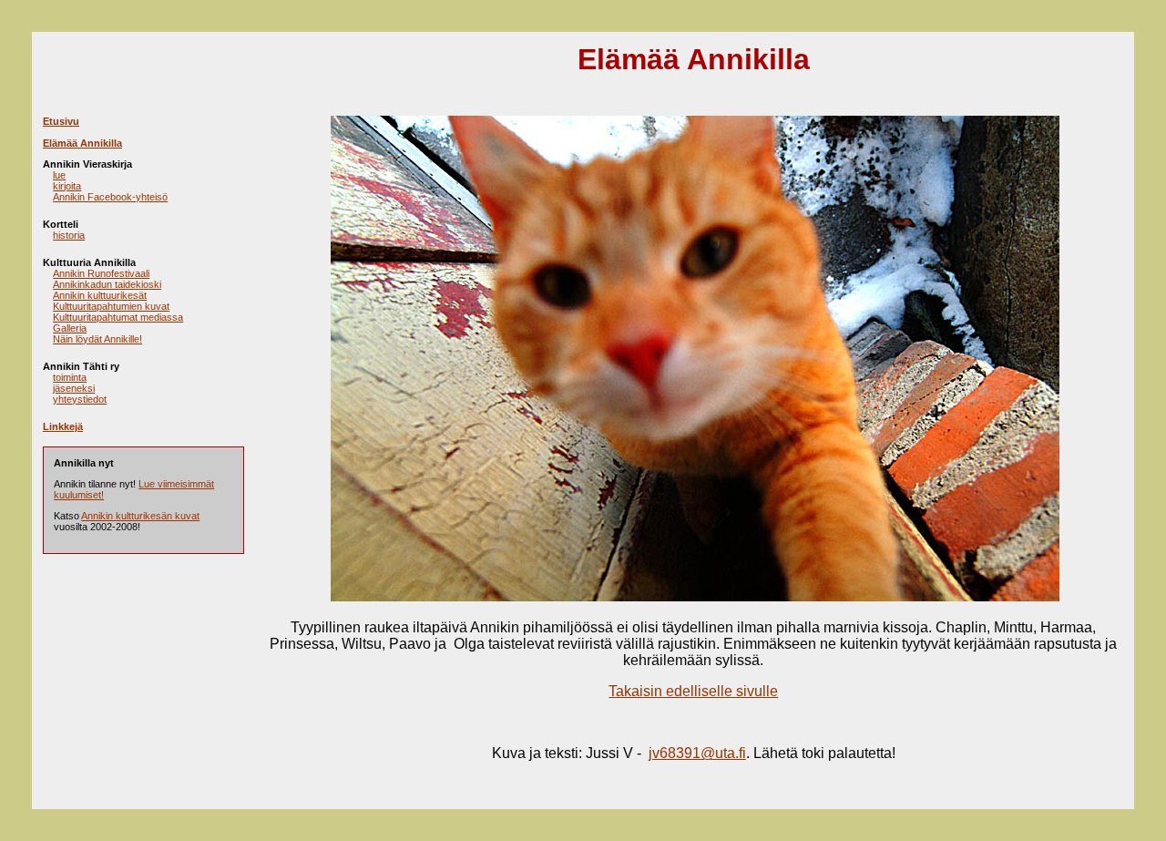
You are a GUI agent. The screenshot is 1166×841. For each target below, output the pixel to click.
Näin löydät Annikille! (97, 338)
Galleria (70, 328)
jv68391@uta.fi (697, 753)
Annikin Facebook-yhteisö (110, 196)
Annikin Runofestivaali (101, 273)
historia (69, 235)
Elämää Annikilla (82, 143)
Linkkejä (63, 426)
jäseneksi (74, 388)
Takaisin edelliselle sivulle (693, 691)
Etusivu (61, 121)
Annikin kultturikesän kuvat (140, 515)
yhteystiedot (80, 399)
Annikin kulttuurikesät (100, 295)
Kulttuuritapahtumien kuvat (111, 306)
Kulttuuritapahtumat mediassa (118, 317)
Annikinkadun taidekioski (107, 284)
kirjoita (67, 185)
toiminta (70, 377)
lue (59, 174)
